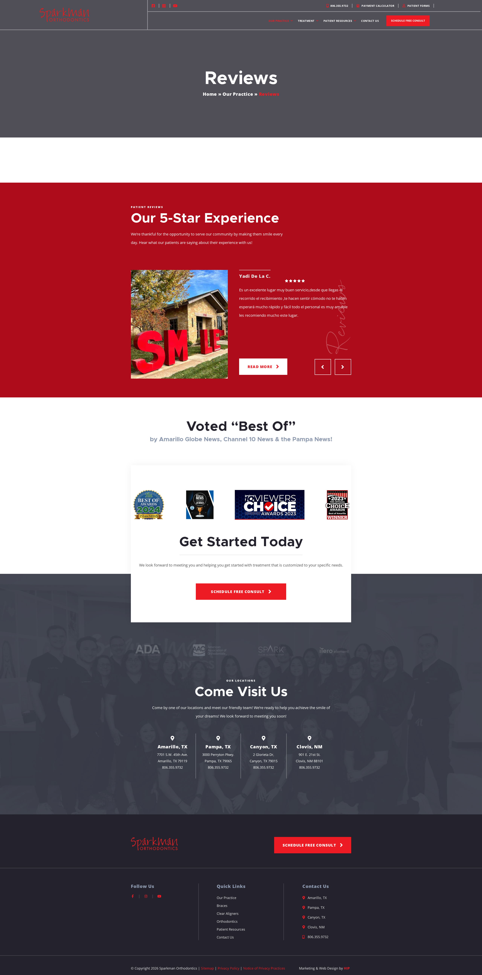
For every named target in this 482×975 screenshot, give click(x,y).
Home (210, 94)
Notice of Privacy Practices (264, 968)
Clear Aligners (228, 913)
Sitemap (207, 968)
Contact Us (370, 21)
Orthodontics (227, 921)
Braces (222, 905)
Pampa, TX (218, 746)
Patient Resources (337, 21)
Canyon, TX (263, 746)
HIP (347, 968)
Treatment (306, 21)
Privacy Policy (228, 968)
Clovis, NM (310, 746)
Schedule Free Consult (408, 20)
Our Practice (278, 21)
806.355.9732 (172, 767)
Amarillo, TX (173, 746)
